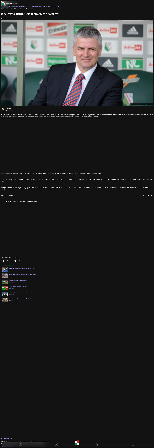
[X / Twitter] (3, 439)
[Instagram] (6, 439)
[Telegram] (147, 195)
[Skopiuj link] (151, 195)
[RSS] (11, 439)
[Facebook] (136, 195)
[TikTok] (9, 439)
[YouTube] (5, 439)
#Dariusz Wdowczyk (32, 201)
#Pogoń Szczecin (7, 201)
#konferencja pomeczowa (19, 201)
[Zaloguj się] (1, 10)
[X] (140, 195)
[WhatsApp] (143, 195)
